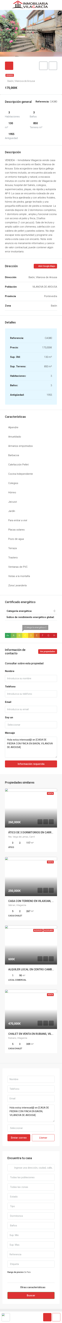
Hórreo (12, 492)
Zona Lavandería (17, 585)
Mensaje (10, 732)
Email (8, 702)
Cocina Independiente (20, 473)
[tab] (9, 66)
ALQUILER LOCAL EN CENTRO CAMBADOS (33, 969)
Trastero (13, 557)
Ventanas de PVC (18, 566)
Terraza (12, 548)
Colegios (13, 483)
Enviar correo (19, 1137)
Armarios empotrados (20, 445)
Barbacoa (13, 455)
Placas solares (16, 529)
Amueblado (14, 436)
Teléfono (10, 686)
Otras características (32, 1287)
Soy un (9, 717)
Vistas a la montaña (19, 576)
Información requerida (31, 763)
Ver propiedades (47, 651)
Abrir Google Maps (46, 266)
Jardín (11, 511)
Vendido (9, 75)
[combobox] (31, 724)
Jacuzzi (12, 501)
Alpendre (13, 427)
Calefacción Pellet (18, 464)
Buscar (31, 1295)
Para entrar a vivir (17, 520)
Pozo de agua (16, 538)
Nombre (9, 671)
